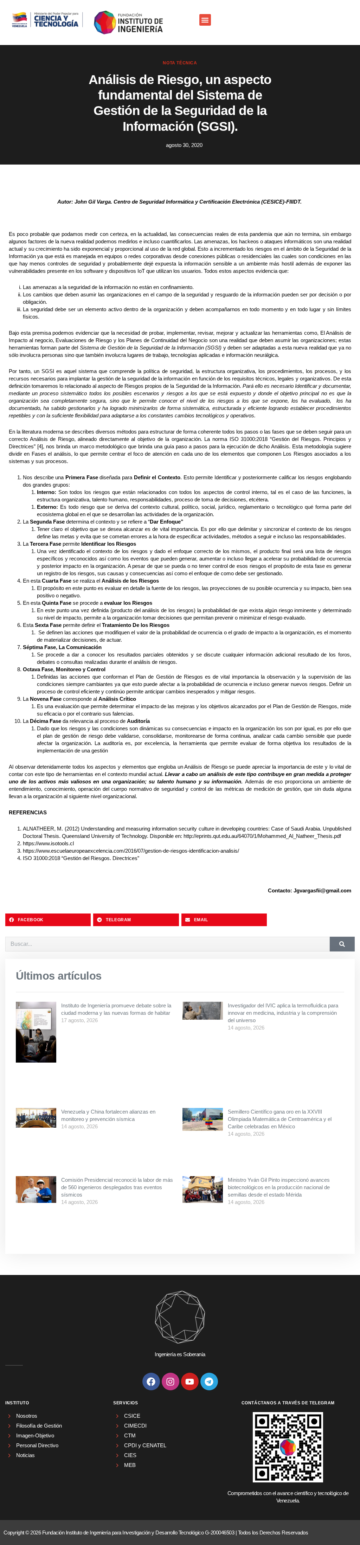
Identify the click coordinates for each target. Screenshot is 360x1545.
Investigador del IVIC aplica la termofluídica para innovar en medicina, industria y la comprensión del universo (283, 1012)
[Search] (342, 944)
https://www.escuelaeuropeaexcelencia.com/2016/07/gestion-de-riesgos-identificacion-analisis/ (131, 851)
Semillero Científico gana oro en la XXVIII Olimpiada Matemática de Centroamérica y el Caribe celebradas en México (280, 1119)
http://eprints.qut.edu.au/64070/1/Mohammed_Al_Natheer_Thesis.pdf (262, 836)
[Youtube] (190, 1381)
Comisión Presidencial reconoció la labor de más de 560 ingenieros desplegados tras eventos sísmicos (117, 1187)
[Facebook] (151, 1381)
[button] (205, 20)
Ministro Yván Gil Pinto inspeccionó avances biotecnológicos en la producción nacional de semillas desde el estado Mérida (279, 1187)
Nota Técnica (180, 62)
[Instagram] (170, 1381)
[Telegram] (209, 1381)
